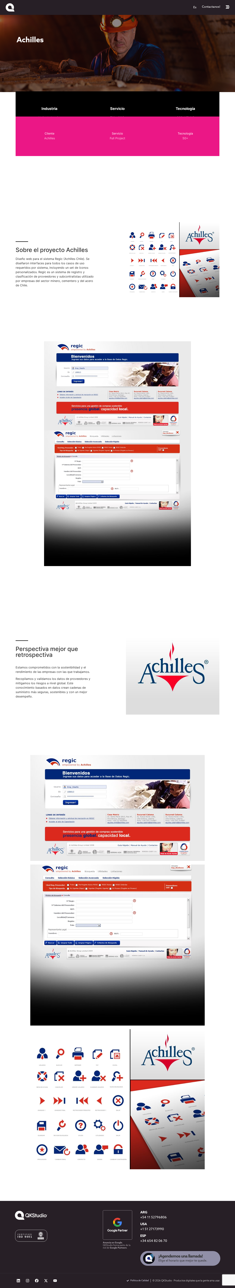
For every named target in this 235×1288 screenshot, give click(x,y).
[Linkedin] (18, 1280)
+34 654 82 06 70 (153, 1241)
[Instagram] (27, 1280)
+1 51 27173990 (152, 1229)
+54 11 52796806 (153, 1217)
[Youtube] (55, 1280)
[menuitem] (194, 7)
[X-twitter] (46, 1280)
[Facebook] (36, 1280)
